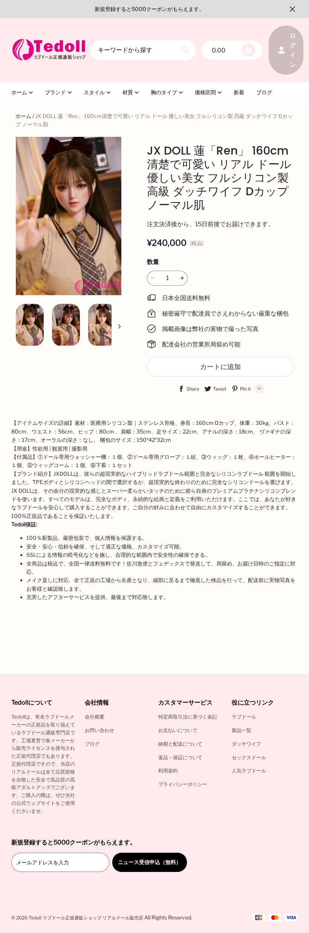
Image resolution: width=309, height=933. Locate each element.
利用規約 (168, 771)
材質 (127, 92)
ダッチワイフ (246, 744)
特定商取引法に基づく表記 (187, 717)
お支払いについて (177, 730)
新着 (239, 92)
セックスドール (249, 757)
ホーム (19, 92)
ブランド (55, 92)
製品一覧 (241, 730)
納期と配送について (180, 744)
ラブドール (244, 717)
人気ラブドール (249, 771)
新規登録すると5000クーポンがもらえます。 (149, 9)
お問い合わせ (99, 730)
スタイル (94, 92)
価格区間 (205, 92)
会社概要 (94, 717)
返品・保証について (180, 757)
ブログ (264, 92)
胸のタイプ (164, 92)
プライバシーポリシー (182, 784)
